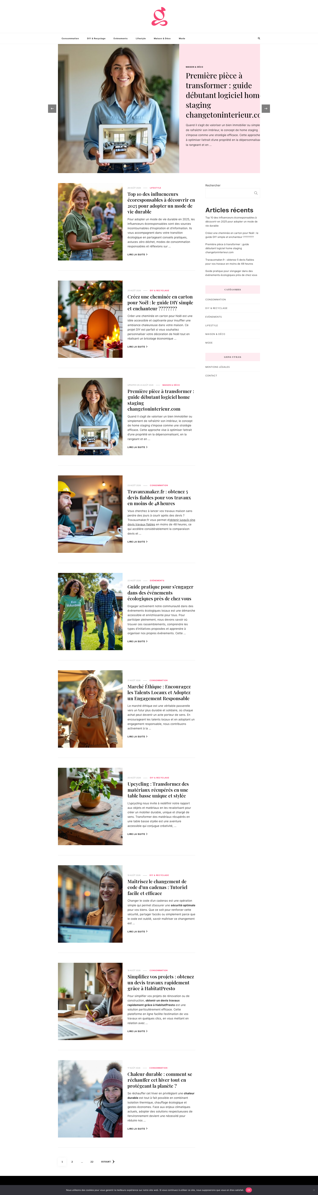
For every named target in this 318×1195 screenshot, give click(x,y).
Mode (182, 38)
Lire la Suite (136, 254)
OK (248, 1190)
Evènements (121, 38)
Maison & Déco (162, 38)
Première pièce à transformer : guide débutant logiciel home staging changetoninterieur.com (161, 400)
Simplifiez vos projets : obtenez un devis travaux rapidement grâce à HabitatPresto (161, 982)
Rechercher (212, 185)
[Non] (314, 1190)
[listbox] (159, 108)
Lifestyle (141, 38)
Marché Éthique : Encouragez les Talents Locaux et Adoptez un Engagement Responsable (159, 692)
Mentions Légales (217, 367)
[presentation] (52, 108)
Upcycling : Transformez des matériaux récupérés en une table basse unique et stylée (158, 790)
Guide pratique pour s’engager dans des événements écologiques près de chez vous (160, 592)
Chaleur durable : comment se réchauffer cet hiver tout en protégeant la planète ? (160, 1080)
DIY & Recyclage (96, 38)
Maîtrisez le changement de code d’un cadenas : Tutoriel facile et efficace (157, 887)
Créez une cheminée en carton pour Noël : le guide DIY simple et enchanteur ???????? (160, 302)
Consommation (70, 38)
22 (93, 1161)
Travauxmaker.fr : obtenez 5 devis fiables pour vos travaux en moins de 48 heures (159, 497)
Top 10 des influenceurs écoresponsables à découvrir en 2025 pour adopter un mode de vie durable (216, 89)
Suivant (106, 1161)
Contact (211, 375)
